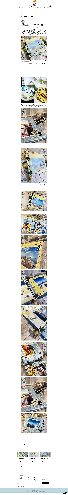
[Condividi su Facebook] (21, 444)
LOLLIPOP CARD (32, 458)
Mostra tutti (49, 450)
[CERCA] (48, 6)
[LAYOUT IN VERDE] (22, 454)
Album (24, 441)
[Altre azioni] (46, 14)
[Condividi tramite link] (26, 444)
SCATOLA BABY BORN (44, 458)
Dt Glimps (22, 441)
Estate (26, 441)
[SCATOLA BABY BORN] (45, 454)
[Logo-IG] (23, 486)
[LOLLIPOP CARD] (34, 454)
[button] (50, 6)
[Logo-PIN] (21, 486)
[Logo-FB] (18, 486)
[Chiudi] (67, 493)
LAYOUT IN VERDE (21, 458)
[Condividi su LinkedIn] (24, 444)
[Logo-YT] (20, 486)
